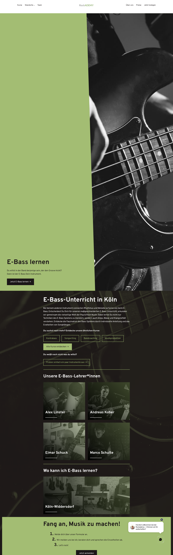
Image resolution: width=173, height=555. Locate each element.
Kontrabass (51, 338)
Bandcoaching (90, 338)
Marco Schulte (101, 453)
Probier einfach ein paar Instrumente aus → (66, 362)
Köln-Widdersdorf (59, 507)
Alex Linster (55, 412)
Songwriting (70, 338)
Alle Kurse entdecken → (57, 346)
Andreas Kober (102, 412)
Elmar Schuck (56, 453)
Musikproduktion (113, 338)
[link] (64, 401)
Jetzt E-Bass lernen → (20, 281)
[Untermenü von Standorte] (34, 5)
